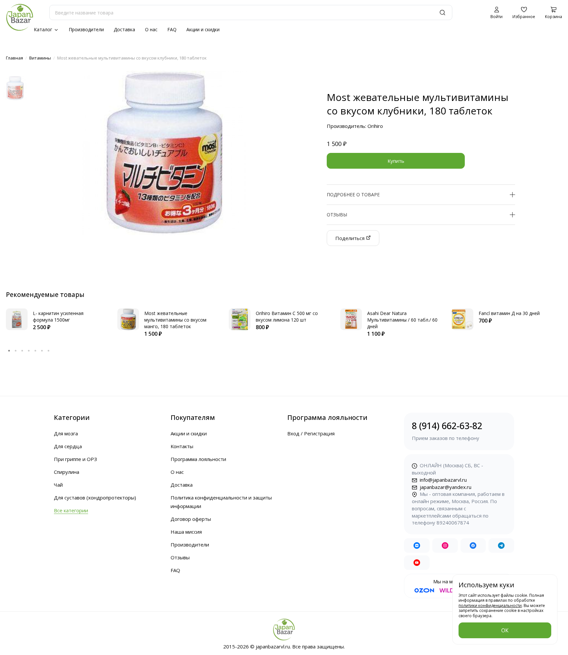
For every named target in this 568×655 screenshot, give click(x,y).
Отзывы (180, 557)
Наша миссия (186, 531)
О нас (151, 29)
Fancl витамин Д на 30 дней (509, 313)
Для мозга (66, 433)
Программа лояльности (198, 459)
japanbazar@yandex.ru (444, 487)
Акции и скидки (203, 29)
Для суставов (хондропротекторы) (95, 497)
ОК (505, 630)
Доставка (124, 29)
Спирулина (66, 472)
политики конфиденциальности (490, 605)
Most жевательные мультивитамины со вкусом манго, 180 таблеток (175, 319)
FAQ (172, 29)
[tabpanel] (55, 319)
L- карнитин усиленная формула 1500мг (58, 316)
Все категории (71, 510)
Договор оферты (191, 519)
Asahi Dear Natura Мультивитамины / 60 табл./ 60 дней (402, 319)
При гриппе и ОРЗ (75, 459)
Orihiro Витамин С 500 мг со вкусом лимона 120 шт (287, 316)
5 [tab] (35, 350)
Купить (396, 161)
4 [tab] (29, 350)
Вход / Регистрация (311, 433)
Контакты (182, 446)
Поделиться (350, 238)
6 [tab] (42, 350)
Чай (58, 484)
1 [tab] (9, 350)
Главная (14, 58)
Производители (86, 29)
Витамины (40, 58)
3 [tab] (22, 350)
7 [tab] (48, 350)
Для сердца (68, 446)
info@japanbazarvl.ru (442, 479)
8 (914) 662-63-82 (447, 430)
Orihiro (375, 126)
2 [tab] (15, 350)
